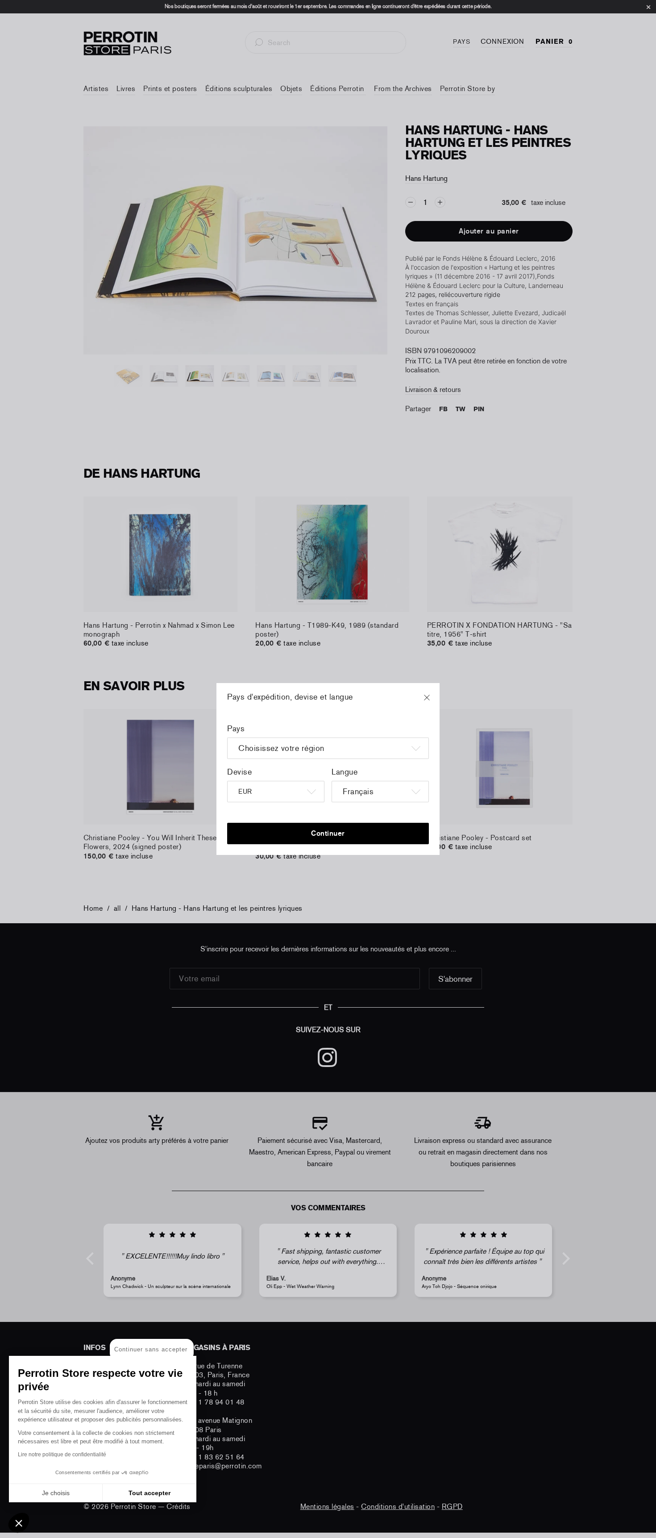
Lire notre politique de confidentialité (62, 1454)
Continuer (328, 833)
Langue (344, 772)
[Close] (435, 702)
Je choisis (56, 1492)
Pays (236, 728)
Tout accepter (149, 1492)
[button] (18, 1523)
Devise (239, 772)
